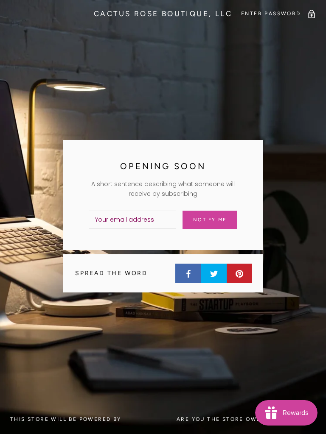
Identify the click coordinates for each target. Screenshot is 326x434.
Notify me (210, 220)
